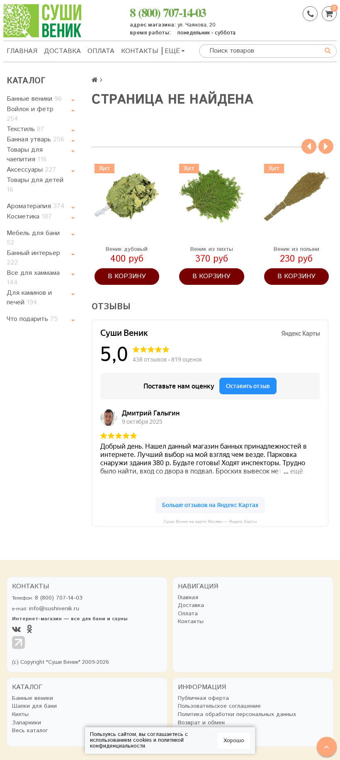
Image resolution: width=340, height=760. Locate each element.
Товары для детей (35, 184)
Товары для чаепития (27, 154)
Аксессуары (31, 170)
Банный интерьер (33, 257)
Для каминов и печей (29, 297)
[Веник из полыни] (296, 196)
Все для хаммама (33, 277)
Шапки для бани (34, 706)
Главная (22, 51)
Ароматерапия (36, 206)
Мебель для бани (33, 238)
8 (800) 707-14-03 (168, 12)
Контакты (139, 51)
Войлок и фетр (30, 114)
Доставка (62, 51)
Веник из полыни (296, 249)
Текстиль (25, 129)
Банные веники (34, 99)
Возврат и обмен (201, 723)
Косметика (29, 216)
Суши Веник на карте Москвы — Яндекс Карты (210, 521)
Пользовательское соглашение (219, 706)
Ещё (172, 51)
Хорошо (233, 741)
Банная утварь (35, 139)
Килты (20, 715)
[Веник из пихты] (211, 196)
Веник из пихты (211, 249)
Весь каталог (30, 731)
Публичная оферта (203, 698)
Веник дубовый (127, 249)
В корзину (127, 276)
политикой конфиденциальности (137, 743)
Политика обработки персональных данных (237, 715)
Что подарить (32, 319)
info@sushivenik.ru (54, 609)
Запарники (26, 723)
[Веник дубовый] (127, 196)
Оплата (100, 51)
